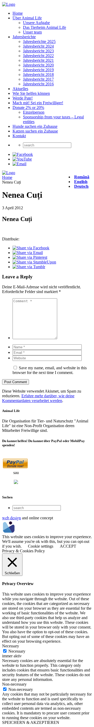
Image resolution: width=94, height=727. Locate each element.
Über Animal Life (27, 18)
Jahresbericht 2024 (38, 46)
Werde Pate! (23, 98)
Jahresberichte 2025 (39, 41)
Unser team (32, 32)
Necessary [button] (10, 646)
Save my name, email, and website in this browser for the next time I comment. (50, 370)
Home (18, 13)
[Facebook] (23, 154)
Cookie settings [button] (40, 546)
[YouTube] (22, 159)
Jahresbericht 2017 (38, 79)
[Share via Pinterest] (30, 257)
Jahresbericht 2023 (38, 51)
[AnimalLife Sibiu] (8, 4)
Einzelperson (33, 112)
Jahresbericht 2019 (38, 70)
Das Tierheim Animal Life (44, 27)
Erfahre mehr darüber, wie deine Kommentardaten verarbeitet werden (38, 398)
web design (11, 517)
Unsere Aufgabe (36, 22)
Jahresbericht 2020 (38, 65)
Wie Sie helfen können (31, 93)
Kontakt (19, 136)
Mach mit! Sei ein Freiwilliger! (38, 103)
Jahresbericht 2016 (38, 84)
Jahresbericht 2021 (38, 60)
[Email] (19, 164)
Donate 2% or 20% (28, 107)
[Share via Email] (28, 252)
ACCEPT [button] (68, 546)
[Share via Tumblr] (29, 267)
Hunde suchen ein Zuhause (35, 126)
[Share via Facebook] (31, 248)
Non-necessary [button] (14, 684)
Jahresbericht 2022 (38, 55)
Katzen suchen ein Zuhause (35, 131)
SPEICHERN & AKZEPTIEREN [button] (30, 722)
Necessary (16, 651)
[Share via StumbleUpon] (34, 262)
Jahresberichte (24, 37)
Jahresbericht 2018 (38, 74)
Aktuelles (20, 88)
